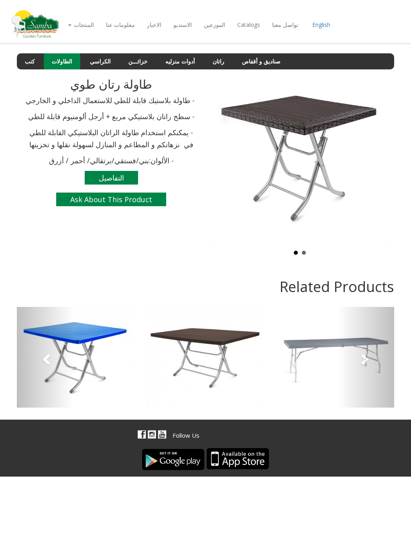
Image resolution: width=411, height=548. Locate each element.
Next (377, 157)
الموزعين (214, 24)
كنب (30, 61)
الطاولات (62, 61)
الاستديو (182, 24)
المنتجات (83, 24)
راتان (218, 61)
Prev (222, 157)
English (321, 24)
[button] (45, 357)
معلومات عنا (120, 24)
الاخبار (154, 24)
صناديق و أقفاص (261, 61)
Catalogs (248, 24)
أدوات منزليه (180, 61)
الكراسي (100, 61)
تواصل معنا (285, 24)
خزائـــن (138, 61)
